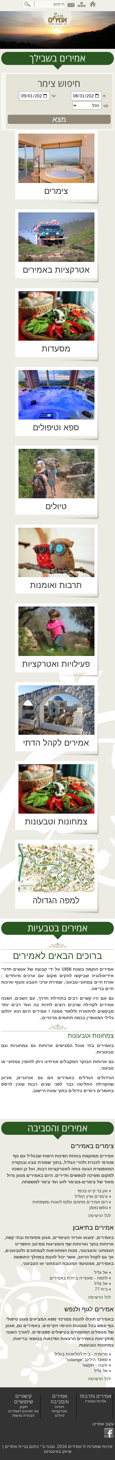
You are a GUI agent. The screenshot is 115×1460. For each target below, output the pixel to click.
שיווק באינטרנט (57, 1451)
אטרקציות (59, 1411)
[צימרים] (56, 158)
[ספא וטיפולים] (56, 394)
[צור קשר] (70, 4)
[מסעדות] (56, 316)
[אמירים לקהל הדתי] (56, 710)
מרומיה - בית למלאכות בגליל (81, 1353)
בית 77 (101, 1289)
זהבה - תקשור (95, 1365)
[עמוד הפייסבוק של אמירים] (103, 1433)
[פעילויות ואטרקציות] (56, 631)
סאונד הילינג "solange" (86, 1359)
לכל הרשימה (99, 1215)
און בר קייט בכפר (92, 1190)
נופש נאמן (98, 1207)
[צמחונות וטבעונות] (56, 789)
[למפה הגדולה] (56, 867)
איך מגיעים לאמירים (23, 1411)
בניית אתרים (16, 1446)
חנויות (59, 1407)
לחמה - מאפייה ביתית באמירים (79, 1277)
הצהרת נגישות (23, 1415)
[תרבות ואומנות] (56, 552)
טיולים (59, 1415)
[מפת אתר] (81, 4)
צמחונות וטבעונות (91, 1035)
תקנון (24, 1407)
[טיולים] (56, 473)
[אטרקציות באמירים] (56, 237)
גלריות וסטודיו (95, 1401)
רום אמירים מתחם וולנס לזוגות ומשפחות (70, 1201)
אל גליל (101, 1272)
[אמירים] (57, 16)
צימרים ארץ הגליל (91, 1196)
